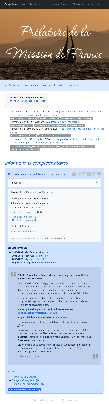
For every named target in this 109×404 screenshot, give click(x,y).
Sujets (24, 4)
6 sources (16, 182)
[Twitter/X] (94, 173)
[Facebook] (89, 173)
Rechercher (93, 4)
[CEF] (79, 173)
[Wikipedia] (84, 173)
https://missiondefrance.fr (24, 231)
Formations (52, 4)
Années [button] (65, 4)
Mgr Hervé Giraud (34, 259)
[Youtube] (99, 173)
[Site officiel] (74, 173)
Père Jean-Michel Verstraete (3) (28, 383)
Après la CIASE (12, 85)
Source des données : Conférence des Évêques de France (37, 238)
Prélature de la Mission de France (60, 85)
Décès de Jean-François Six (65, 121)
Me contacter (69, 400)
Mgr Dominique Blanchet (36, 192)
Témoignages (37, 4)
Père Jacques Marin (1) (24, 376)
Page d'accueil (11, 4)
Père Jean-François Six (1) (25, 380)
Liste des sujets (31, 85)
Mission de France (30, 356)
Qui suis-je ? (55, 400)
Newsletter (79, 4)
